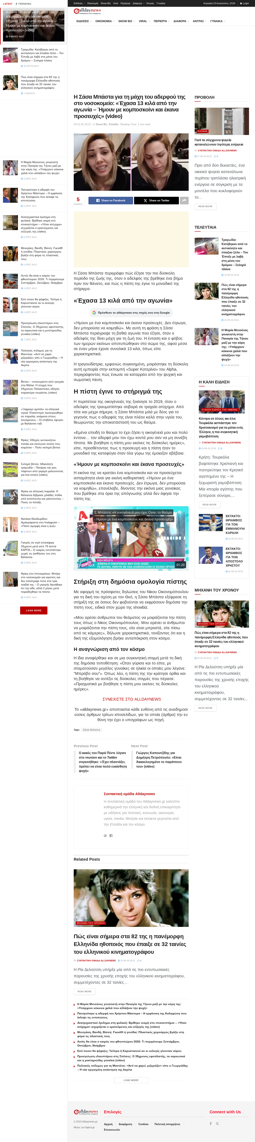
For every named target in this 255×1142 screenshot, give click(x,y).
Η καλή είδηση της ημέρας (220, 410)
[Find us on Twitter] (217, 1124)
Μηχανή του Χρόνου (91, 923)
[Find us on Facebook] (211, 1124)
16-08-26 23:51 (235, 539)
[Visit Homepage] (87, 11)
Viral (115, 3)
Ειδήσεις (78, 3)
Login (245, 3)
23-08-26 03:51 (127, 960)
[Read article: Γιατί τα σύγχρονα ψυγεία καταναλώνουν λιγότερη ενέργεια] (222, 121)
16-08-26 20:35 (235, 571)
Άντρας (150, 3)
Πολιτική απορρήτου (167, 1124)
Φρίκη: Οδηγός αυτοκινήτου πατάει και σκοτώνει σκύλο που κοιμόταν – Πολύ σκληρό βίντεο (40, 443)
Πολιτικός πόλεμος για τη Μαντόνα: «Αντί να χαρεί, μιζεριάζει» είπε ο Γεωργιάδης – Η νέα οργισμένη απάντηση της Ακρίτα (42, 358)
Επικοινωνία (112, 1129)
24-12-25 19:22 (82, 124)
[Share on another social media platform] (184, 200)
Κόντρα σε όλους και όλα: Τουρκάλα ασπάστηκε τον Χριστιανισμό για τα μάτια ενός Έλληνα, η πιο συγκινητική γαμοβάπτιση (221, 427)
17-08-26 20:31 (204, 156)
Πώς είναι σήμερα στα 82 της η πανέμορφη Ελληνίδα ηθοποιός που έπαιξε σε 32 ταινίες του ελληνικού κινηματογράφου (130, 944)
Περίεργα (125, 3)
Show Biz (106, 3)
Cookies (143, 1124)
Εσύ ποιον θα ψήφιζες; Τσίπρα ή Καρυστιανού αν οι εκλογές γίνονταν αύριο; (41, 303)
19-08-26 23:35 (208, 448)
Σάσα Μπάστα (91, 730)
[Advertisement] (34, 127)
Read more (86, 991)
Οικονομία (92, 3)
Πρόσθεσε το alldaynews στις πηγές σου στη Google (134, 312)
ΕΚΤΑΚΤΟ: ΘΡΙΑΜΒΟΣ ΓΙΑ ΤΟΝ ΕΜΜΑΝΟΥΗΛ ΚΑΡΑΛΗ (236, 524)
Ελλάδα (113, 124)
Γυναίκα (161, 3)
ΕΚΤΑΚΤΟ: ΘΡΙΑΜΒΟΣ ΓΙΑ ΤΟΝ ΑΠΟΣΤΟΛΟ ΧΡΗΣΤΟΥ (234, 557)
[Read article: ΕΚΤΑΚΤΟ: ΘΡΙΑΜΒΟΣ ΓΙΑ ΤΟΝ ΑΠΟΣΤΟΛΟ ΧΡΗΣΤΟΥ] (211, 555)
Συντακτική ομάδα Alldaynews (129, 794)
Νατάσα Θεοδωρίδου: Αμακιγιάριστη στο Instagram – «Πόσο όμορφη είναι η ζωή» (40, 522)
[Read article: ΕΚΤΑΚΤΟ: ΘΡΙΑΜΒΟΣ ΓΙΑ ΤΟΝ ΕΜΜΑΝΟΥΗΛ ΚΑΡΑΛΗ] (211, 522)
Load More (33, 610)
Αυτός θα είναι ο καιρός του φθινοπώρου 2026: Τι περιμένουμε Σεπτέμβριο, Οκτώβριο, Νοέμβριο (42, 279)
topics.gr (90, 1127)
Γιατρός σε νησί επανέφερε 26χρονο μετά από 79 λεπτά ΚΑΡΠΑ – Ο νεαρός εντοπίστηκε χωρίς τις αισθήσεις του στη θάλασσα (41, 550)
